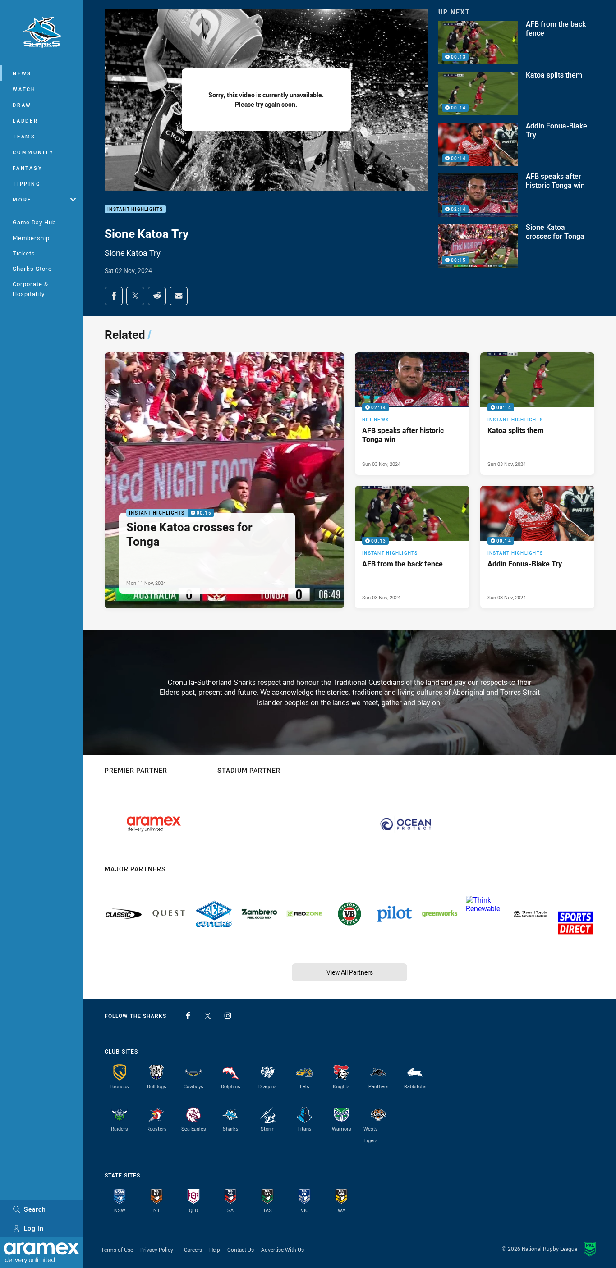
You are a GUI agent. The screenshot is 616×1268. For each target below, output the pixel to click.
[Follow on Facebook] (188, 1016)
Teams (24, 136)
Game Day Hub (34, 222)
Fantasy (27, 167)
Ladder (25, 120)
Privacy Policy (156, 1249)
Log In (34, 1228)
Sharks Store (32, 269)
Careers (193, 1249)
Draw (22, 104)
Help (214, 1249)
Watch (24, 89)
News (22, 73)
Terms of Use (117, 1249)
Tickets (24, 253)
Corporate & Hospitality (30, 288)
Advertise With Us (282, 1249)
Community (33, 152)
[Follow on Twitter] (207, 1016)
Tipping (27, 183)
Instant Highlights (135, 209)
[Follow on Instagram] (227, 1016)
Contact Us (240, 1249)
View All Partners (349, 972)
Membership (31, 238)
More (22, 199)
